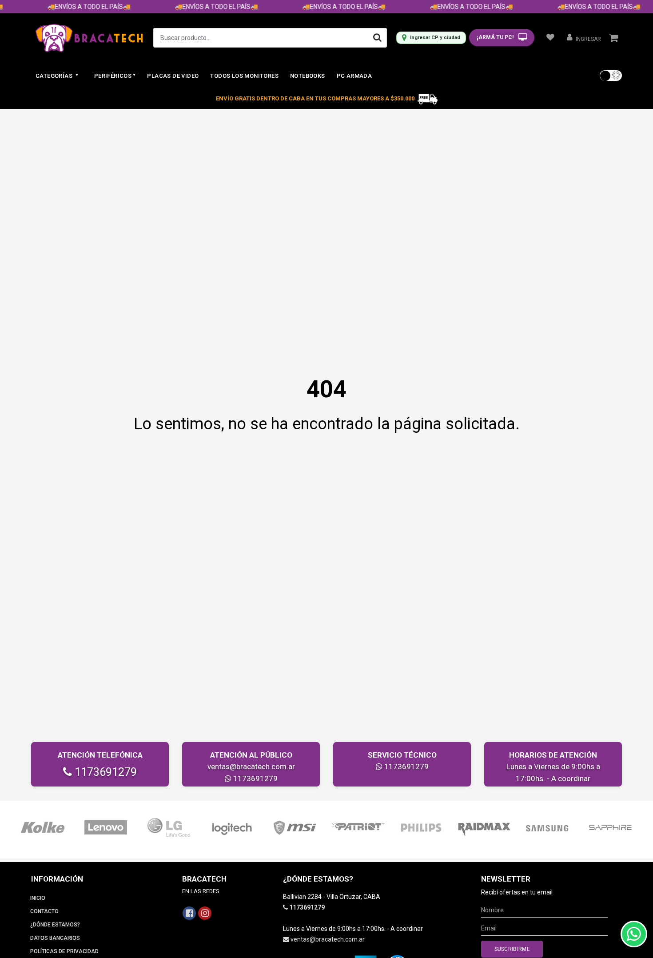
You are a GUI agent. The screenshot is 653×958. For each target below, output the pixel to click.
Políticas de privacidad (64, 951)
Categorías (55, 75)
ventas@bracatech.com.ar (251, 766)
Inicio (37, 898)
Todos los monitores (244, 75)
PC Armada (354, 75)
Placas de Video (173, 75)
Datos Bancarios (55, 938)
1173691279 (104, 772)
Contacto (44, 911)
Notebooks (307, 75)
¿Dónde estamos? (55, 925)
